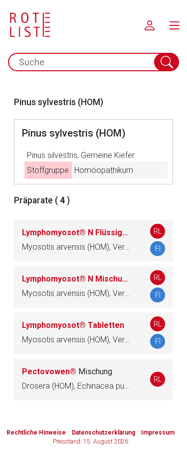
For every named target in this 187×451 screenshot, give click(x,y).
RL (158, 231)
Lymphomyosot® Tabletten (73, 325)
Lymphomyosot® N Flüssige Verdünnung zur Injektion (76, 232)
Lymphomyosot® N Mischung (76, 279)
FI (158, 248)
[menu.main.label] (174, 24)
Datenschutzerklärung (103, 432)
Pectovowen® (67, 371)
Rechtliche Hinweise (36, 432)
